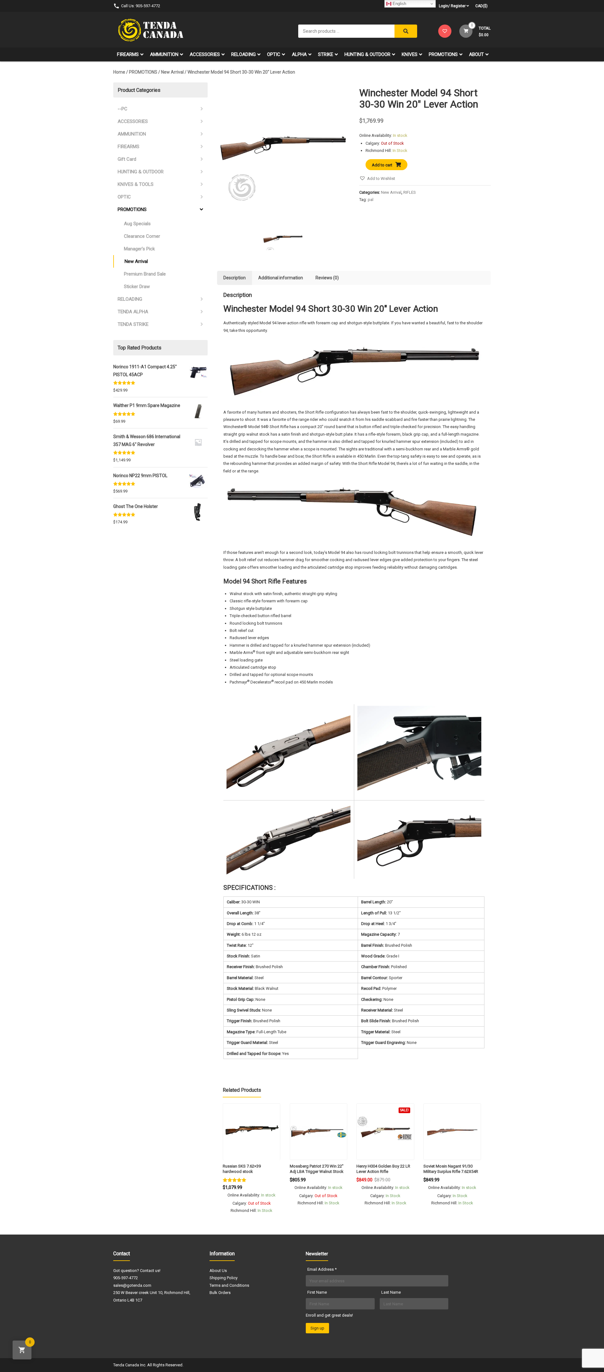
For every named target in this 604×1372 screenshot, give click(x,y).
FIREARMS (128, 54)
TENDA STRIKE (133, 324)
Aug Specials (137, 223)
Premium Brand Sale (145, 274)
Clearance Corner (142, 236)
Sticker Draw (137, 286)
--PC (122, 109)
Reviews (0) (327, 277)
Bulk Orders (220, 1292)
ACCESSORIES (205, 54)
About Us (218, 1270)
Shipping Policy (224, 1277)
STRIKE (325, 54)
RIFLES (409, 192)
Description (234, 277)
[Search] (405, 31)
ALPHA (299, 54)
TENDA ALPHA (133, 312)
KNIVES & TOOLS (136, 184)
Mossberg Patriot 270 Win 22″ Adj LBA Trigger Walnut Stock (317, 1169)
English (398, 3)
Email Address (322, 1269)
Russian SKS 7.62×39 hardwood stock (242, 1169)
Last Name (391, 1292)
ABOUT (476, 54)
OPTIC (273, 54)
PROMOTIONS (443, 54)
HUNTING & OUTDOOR (367, 54)
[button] (377, 178)
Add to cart (382, 165)
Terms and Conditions (229, 1285)
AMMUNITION (164, 54)
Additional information (280, 277)
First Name (317, 1292)
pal (370, 199)
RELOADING (243, 54)
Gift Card (127, 159)
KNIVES (409, 54)
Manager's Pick (139, 249)
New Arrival (172, 72)
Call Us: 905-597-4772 (140, 5)
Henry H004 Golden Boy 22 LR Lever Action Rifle (383, 1169)
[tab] (234, 278)
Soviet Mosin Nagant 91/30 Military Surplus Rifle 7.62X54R (450, 1169)
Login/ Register (452, 6)
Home (119, 72)
